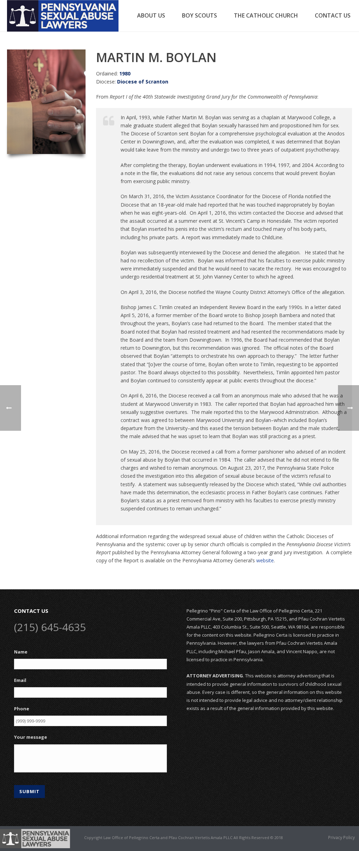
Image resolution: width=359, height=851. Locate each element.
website (265, 560)
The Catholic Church (266, 15)
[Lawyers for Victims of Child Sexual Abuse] (35, 838)
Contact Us (333, 15)
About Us (151, 15)
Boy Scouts (199, 15)
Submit (29, 791)
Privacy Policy (341, 837)
